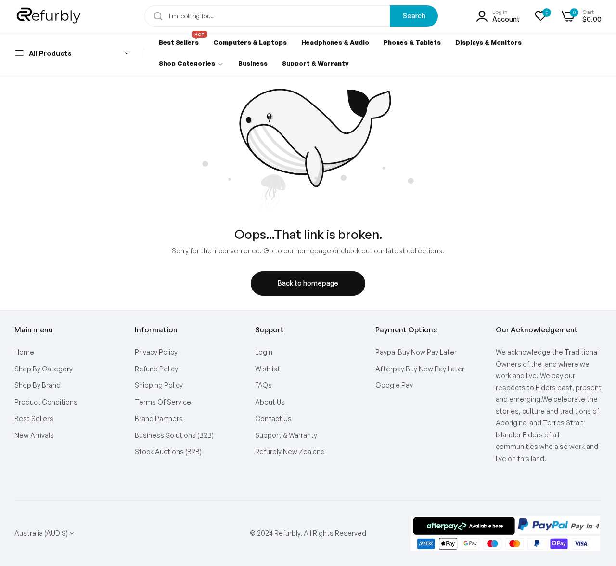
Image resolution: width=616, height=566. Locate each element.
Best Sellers (33, 418)
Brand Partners (159, 418)
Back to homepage (308, 283)
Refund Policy (156, 369)
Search (414, 16)
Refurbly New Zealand (290, 452)
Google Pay (394, 385)
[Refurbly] (49, 15)
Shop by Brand (37, 385)
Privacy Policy (156, 352)
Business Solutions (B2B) (174, 435)
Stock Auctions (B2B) (168, 452)
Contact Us (273, 418)
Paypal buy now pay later (416, 352)
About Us (270, 402)
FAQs (263, 385)
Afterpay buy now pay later (419, 369)
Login (263, 352)
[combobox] (291, 16)
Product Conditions (45, 402)
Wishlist (267, 369)
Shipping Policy (159, 385)
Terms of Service (163, 402)
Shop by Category (43, 369)
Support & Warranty (286, 435)
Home (24, 352)
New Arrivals (34, 435)
